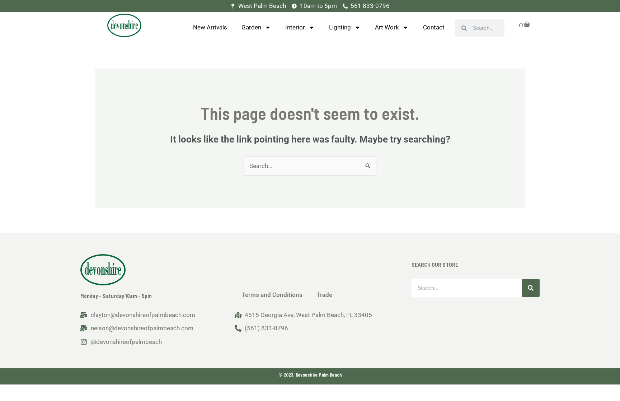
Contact (434, 27)
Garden (251, 27)
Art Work (387, 27)
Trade (324, 294)
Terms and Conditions (272, 294)
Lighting (340, 27)
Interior (295, 27)
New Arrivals (210, 27)
